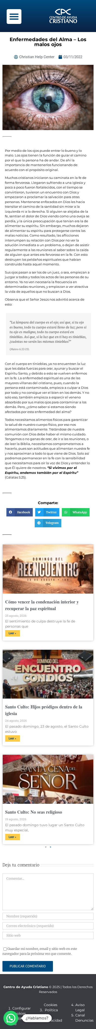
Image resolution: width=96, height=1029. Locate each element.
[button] (14, 16)
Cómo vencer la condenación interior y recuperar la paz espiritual (42, 605)
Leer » (12, 633)
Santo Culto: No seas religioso (33, 812)
